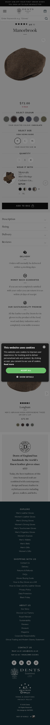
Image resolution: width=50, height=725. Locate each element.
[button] (25, 376)
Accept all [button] (26, 370)
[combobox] (44, 347)
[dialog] (25, 362)
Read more (9, 364)
